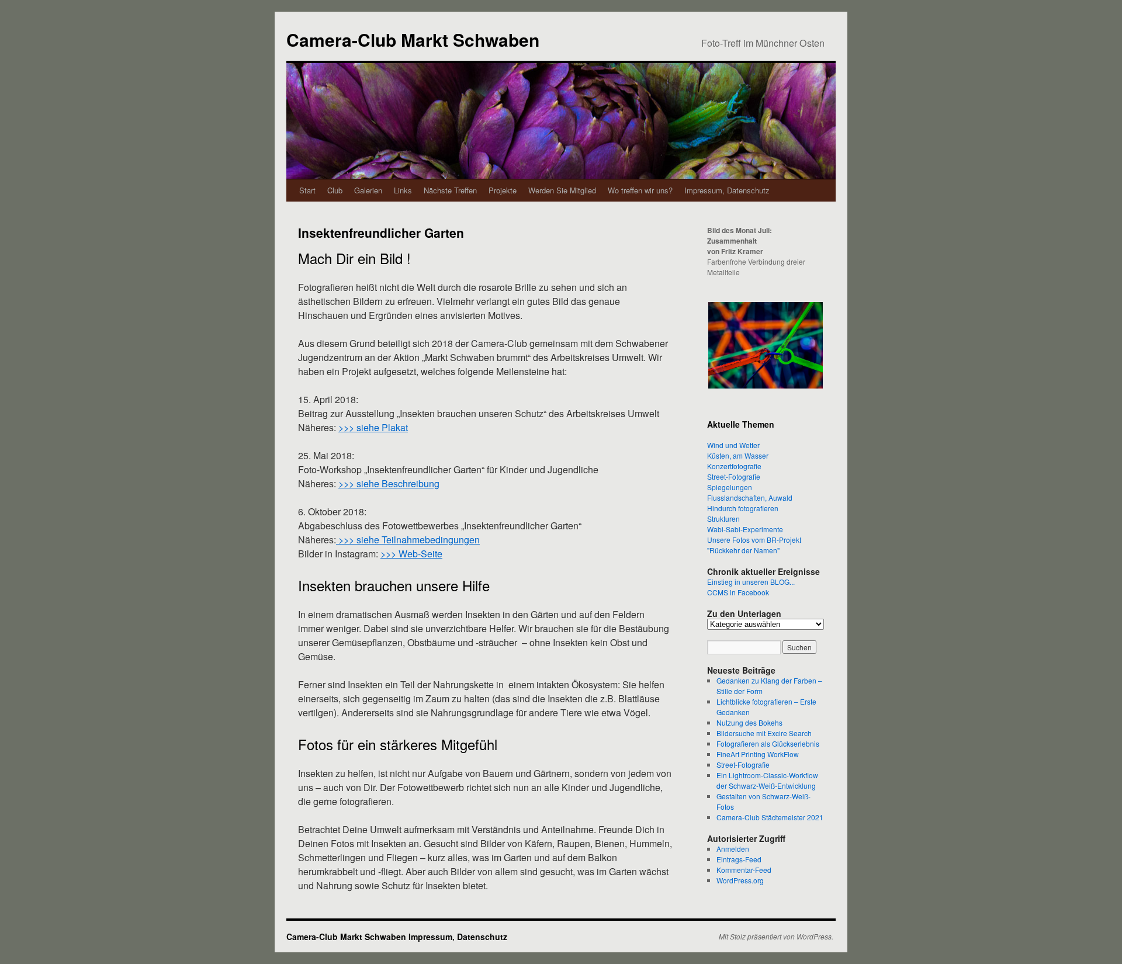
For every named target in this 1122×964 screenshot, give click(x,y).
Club (334, 190)
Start (307, 190)
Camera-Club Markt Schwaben (412, 39)
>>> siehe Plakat (373, 427)
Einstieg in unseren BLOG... (751, 582)
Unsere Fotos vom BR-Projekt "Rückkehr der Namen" (754, 545)
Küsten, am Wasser (737, 455)
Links (403, 190)
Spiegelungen (729, 487)
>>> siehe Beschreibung (388, 483)
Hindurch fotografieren (742, 508)
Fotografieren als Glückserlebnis (767, 743)
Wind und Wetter (733, 445)
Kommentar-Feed (743, 870)
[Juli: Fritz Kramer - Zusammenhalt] (765, 345)
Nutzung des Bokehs (749, 722)
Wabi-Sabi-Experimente (745, 529)
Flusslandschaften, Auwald (749, 497)
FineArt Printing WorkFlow (757, 754)
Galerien (368, 190)
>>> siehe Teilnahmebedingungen (408, 539)
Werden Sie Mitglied (562, 190)
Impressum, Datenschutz (727, 190)
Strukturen (723, 518)
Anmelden (732, 849)
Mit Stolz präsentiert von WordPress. (776, 936)
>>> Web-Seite (411, 553)
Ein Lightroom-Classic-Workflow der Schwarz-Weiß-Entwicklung (767, 780)
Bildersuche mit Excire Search (764, 733)
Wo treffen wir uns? (640, 190)
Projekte (503, 190)
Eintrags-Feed (738, 859)
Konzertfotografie (734, 466)
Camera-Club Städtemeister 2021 (769, 817)
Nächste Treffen (450, 190)
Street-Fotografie (733, 476)
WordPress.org (740, 880)
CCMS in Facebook (738, 592)
